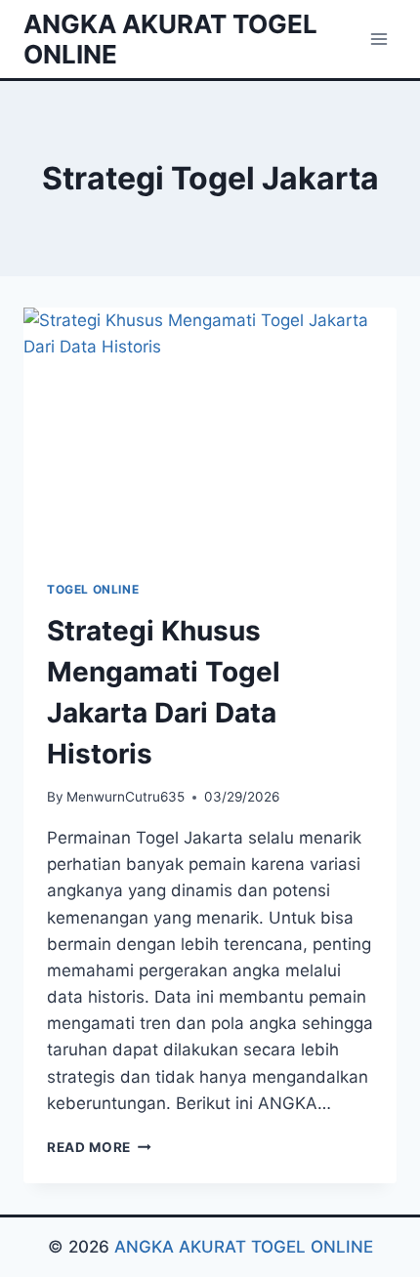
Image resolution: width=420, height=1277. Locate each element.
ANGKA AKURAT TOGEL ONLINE (243, 1246)
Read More (99, 1147)
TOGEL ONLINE (93, 589)
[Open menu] (378, 38)
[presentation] (210, 432)
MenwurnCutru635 (125, 796)
